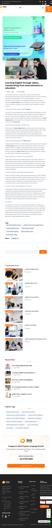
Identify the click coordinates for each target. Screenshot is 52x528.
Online (24, 140)
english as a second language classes (33, 225)
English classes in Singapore (35, 415)
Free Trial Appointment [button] (11, 54)
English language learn (19, 128)
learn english (9, 428)
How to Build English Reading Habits (22, 365)
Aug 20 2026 (16, 382)
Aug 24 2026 (16, 367)
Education (28, 109)
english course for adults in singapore (15, 418)
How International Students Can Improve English (25, 387)
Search (43, 252)
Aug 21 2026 (16, 375)
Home (3, 53)
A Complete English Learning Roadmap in (23, 373)
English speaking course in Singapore (15, 424)
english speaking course (12, 228)
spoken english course (27, 231)
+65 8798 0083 (26, 459)
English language (10, 145)
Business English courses (12, 412)
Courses (28, 140)
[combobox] (42, 502)
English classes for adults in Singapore (15, 415)
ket (22, 116)
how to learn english (32, 424)
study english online (11, 234)
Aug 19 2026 (16, 389)
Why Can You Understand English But (22, 380)
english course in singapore (34, 418)
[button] (20, 7)
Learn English (21, 91)
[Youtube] (45, 1)
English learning (15, 102)
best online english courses (13, 225)
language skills (16, 122)
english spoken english (28, 228)
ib (18, 147)
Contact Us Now (25, 465)
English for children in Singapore (14, 421)
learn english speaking (12, 231)
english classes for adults (28, 412)
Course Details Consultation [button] (12, 37)
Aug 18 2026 (16, 396)
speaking (43, 165)
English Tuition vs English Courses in (22, 394)
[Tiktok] (43, 4)
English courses (20, 151)
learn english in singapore (22, 428)
